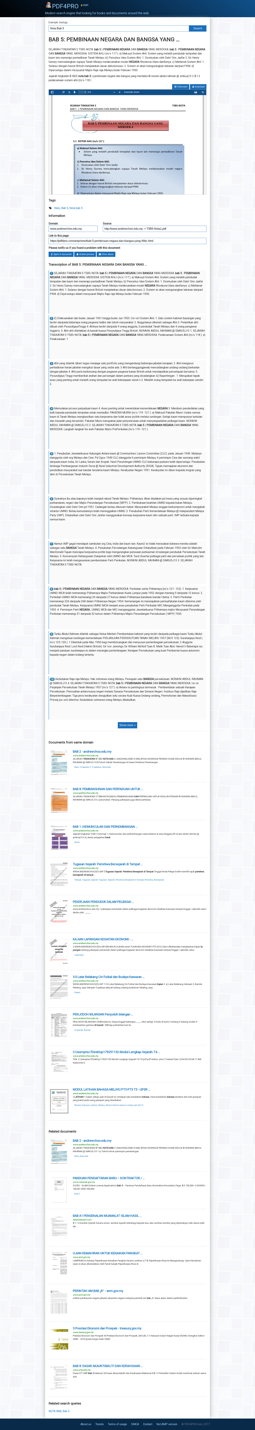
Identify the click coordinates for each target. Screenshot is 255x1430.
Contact (147, 1424)
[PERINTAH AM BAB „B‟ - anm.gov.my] (59, 1315)
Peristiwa (149, 880)
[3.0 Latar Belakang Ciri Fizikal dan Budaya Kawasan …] (59, 1001)
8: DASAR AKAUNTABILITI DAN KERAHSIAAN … (108, 1366)
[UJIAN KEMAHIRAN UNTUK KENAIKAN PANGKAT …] (59, 1277)
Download (199, 87)
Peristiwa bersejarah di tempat (130, 880)
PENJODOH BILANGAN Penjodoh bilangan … (103, 1014)
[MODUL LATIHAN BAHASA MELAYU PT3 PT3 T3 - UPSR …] (59, 1114)
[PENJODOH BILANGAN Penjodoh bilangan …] (59, 1039)
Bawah (87, 1030)
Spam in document (62, 254)
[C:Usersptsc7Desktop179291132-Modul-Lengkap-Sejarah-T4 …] (59, 1076)
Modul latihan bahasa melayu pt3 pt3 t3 (124, 1105)
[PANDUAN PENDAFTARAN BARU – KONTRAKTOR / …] (59, 1202)
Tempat (77, 880)
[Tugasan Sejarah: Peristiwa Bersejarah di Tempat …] (59, 888)
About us (85, 1424)
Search (197, 28)
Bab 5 (64, 208)
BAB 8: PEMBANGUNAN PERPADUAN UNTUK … (108, 789)
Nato (57, 208)
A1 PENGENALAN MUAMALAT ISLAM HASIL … (107, 1216)
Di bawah (78, 1030)
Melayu (101, 1105)
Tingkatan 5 (85, 767)
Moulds (77, 1105)
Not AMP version (166, 1424)
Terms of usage (117, 1424)
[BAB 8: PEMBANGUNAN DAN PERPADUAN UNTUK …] (59, 813)
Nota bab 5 (76, 208)
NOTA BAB (55, 1411)
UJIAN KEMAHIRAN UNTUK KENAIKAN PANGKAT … (108, 1253)
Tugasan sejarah (90, 880)
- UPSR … (111, 1089)
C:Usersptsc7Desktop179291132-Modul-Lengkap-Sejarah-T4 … (116, 1052)
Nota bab (106, 767)
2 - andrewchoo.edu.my (92, 751)
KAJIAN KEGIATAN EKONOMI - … (103, 939)
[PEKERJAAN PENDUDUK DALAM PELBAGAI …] (59, 926)
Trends (99, 1424)
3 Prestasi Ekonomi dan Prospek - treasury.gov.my (107, 1328)
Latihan (93, 1105)
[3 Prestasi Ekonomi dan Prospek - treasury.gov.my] (59, 1353)
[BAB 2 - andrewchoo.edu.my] (59, 776)
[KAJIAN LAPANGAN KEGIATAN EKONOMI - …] (59, 964)
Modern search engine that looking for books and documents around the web (97, 13)
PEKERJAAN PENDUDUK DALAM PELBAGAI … (103, 902)
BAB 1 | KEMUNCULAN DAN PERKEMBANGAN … (105, 826)
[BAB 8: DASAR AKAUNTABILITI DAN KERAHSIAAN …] (59, 1390)
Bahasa (86, 1105)
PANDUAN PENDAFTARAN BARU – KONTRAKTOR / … (109, 1178)
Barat (77, 842)
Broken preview (86, 254)
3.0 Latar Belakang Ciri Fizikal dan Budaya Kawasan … (108, 977)
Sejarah (111, 880)
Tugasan (103, 880)
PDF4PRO (70, 6)
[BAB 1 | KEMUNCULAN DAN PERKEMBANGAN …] (59, 851)
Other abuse (107, 254)
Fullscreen (182, 87)
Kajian (77, 992)
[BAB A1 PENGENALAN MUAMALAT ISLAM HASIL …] (59, 1240)
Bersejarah (159, 880)
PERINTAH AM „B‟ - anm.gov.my (98, 1291)
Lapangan (79, 955)
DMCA (135, 1424)
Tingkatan (96, 767)
